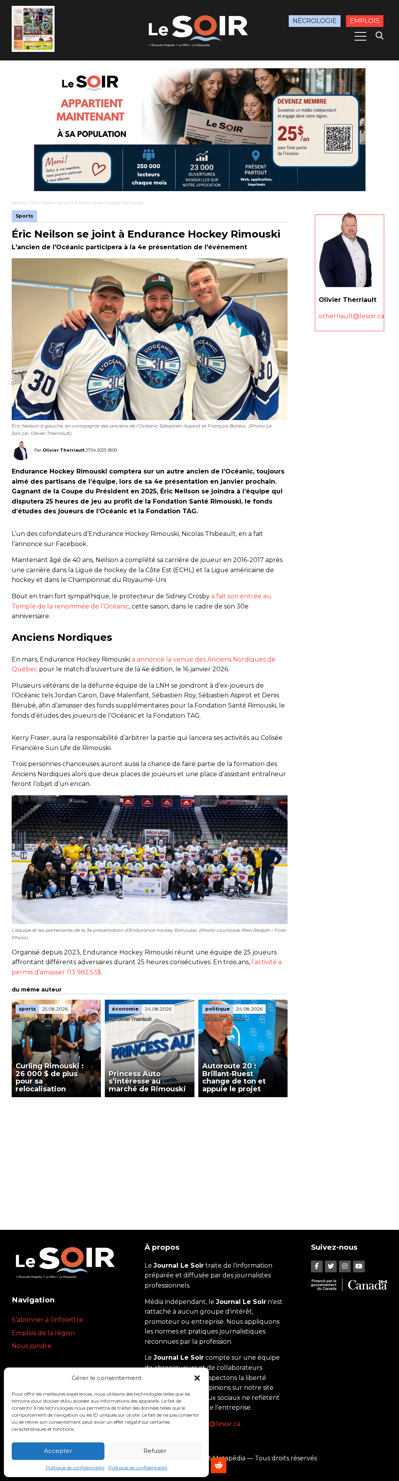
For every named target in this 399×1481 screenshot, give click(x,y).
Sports (19, 203)
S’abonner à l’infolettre (47, 1319)
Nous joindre (31, 1346)
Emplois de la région (43, 1333)
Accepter (58, 1450)
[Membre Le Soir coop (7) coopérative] (199, 129)
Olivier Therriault (63, 450)
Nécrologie (315, 21)
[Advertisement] (150, 1155)
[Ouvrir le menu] (360, 36)
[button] (197, 1378)
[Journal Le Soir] (199, 30)
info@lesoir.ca (219, 1424)
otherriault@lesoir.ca (351, 316)
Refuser (154, 1450)
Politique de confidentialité (75, 1467)
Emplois (365, 21)
